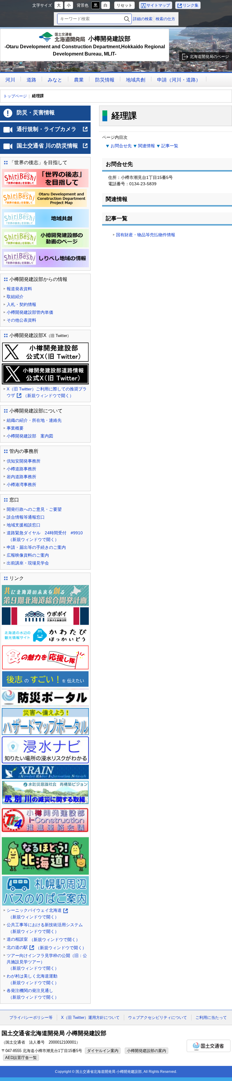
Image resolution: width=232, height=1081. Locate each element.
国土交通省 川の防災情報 (52, 148)
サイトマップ (158, 5)
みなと (55, 79)
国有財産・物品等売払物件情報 (145, 234)
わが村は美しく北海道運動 (33, 979)
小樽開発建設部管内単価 (30, 312)
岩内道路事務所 (21, 476)
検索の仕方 (165, 19)
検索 (126, 19)
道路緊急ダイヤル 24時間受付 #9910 (45, 536)
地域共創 (135, 79)
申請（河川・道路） (179, 79)
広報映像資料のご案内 (28, 555)
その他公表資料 (21, 320)
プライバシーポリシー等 (31, 1017)
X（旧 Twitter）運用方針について (90, 1017)
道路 (31, 79)
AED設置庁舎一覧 (21, 1057)
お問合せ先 (121, 145)
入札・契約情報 (21, 304)
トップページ (15, 96)
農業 (79, 79)
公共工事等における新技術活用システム (45, 928)
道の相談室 (43, 939)
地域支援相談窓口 (23, 525)
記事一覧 (169, 145)
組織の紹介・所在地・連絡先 (34, 420)
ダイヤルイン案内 (102, 1050)
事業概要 (15, 428)
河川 (10, 79)
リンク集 (190, 5)
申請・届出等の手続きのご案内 (36, 547)
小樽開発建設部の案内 (146, 1050)
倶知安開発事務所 (23, 461)
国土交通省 (208, 1046)
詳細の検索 (143, 19)
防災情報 (104, 79)
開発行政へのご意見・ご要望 (34, 509)
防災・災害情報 (36, 113)
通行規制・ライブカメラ (52, 131)
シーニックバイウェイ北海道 (37, 914)
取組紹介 (15, 296)
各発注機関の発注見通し (33, 994)
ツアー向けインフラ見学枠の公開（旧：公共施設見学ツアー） (47, 962)
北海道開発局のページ (209, 56)
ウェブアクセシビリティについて (157, 1017)
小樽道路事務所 (21, 468)
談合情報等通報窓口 (26, 517)
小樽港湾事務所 (21, 484)
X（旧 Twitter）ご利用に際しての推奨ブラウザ (47, 392)
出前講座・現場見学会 (28, 563)
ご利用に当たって (211, 1017)
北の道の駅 (46, 948)
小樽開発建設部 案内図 (30, 436)
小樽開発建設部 (85, 45)
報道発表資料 (19, 288)
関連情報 (146, 145)
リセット (124, 5)
